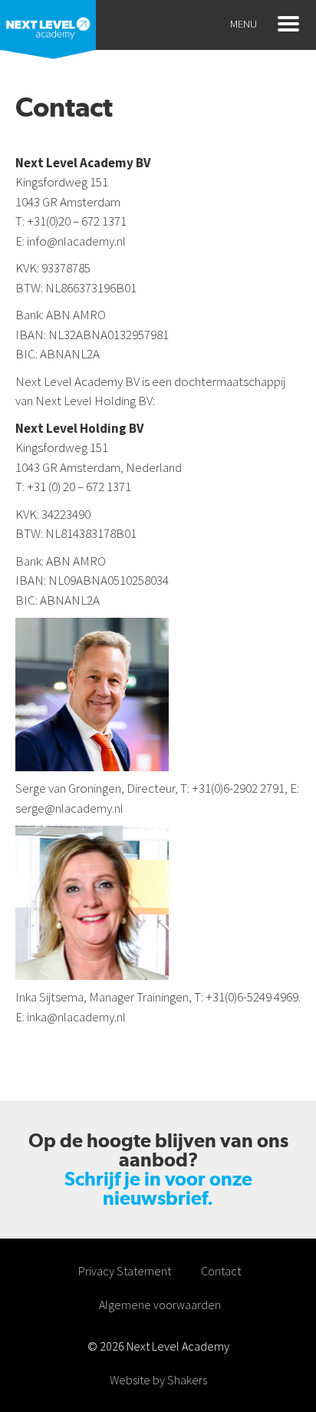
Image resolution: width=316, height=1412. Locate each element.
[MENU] (288, 24)
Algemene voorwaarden (160, 1304)
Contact (221, 1270)
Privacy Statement (124, 1270)
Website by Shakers (158, 1379)
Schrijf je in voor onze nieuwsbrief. (158, 1189)
